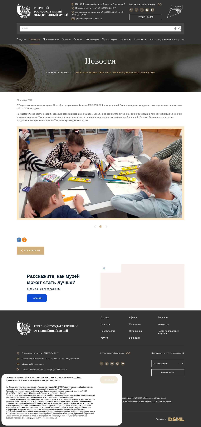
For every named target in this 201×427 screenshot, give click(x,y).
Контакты (140, 39)
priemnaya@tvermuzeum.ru (89, 18)
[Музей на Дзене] (142, 10)
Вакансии (134, 338)
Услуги (66, 39)
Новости (34, 39)
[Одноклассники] (24, 239)
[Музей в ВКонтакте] (131, 10)
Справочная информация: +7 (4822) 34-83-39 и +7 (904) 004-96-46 (50, 359)
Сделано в (161, 419)
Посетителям (51, 39)
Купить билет (145, 17)
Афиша (78, 39)
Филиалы (125, 39)
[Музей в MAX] (147, 10)
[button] (100, 226)
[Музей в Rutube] (152, 10)
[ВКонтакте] (19, 239)
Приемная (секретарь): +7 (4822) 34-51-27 (95, 8)
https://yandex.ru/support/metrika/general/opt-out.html (61, 414)
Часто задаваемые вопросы (167, 39)
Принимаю (109, 380)
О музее (21, 39)
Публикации (109, 39)
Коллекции (92, 39)
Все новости (32, 250)
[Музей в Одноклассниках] (136, 10)
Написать (37, 298)
